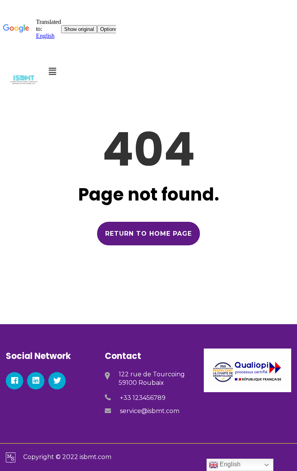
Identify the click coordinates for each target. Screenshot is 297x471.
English (229, 464)
